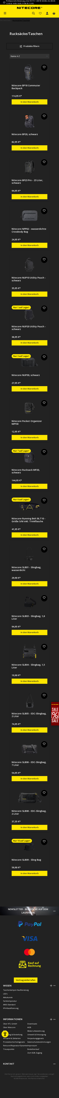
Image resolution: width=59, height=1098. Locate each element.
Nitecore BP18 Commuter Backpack (26, 87)
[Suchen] (33, 13)
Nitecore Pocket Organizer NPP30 (27, 422)
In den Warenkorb (30, 101)
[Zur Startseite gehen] (29, 7)
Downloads (32, 1024)
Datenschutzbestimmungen (39, 1042)
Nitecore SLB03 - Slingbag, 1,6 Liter (28, 617)
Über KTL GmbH (10, 1024)
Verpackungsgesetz (35, 1038)
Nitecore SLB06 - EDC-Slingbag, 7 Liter (29, 763)
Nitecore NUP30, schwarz (26, 375)
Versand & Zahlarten (12, 1038)
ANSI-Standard (9, 1004)
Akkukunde (8, 997)
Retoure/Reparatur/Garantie (15, 1045)
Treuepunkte (8, 1049)
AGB (29, 1027)
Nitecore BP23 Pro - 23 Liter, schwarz (27, 181)
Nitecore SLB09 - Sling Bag (26, 859)
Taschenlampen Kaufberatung (16, 990)
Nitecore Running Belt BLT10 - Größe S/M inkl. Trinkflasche (28, 520)
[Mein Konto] (47, 13)
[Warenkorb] (54, 13)
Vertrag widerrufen (25, 980)
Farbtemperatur (10, 1001)
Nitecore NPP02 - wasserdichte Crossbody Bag (29, 230)
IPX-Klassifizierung (10, 1008)
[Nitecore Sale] (55, 713)
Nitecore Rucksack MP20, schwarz (26, 471)
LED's (5, 994)
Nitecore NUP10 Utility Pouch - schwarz (29, 279)
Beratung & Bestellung (12, 1034)
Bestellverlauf (33, 1049)
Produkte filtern (31, 46)
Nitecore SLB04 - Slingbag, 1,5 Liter (28, 666)
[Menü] (5, 13)
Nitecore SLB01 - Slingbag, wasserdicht (26, 568)
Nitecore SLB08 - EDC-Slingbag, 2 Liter (29, 812)
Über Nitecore (9, 1027)
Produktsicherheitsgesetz (14, 1042)
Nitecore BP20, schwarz (25, 134)
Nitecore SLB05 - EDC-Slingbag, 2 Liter (29, 715)
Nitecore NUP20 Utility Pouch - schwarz (29, 328)
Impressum (32, 1045)
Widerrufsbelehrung (36, 1031)
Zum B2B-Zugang (34, 1053)
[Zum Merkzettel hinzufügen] (44, 67)
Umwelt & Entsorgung (36, 1034)
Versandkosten (42, 1074)
